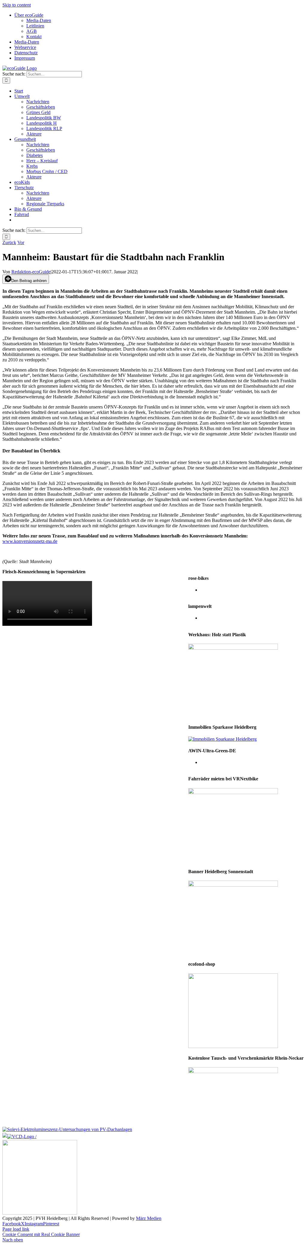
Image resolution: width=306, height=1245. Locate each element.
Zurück (9, 242)
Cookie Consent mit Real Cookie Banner (41, 1234)
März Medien (148, 1218)
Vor (20, 242)
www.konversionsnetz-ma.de (29, 541)
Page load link (15, 1229)
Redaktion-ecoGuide (31, 271)
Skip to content (16, 4)
